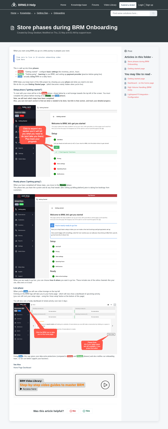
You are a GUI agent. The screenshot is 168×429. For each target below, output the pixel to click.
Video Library (110, 5)
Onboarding (59, 13)
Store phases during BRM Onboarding (138, 62)
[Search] (153, 13)
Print (130, 51)
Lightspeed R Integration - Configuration (138, 95)
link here (20, 59)
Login (141, 5)
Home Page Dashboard (22, 368)
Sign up (149, 5)
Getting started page (136, 68)
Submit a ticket (128, 5)
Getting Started (44, 13)
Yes (88, 411)
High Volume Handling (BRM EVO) (139, 88)
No (74, 411)
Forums (95, 5)
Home (63, 5)
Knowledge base (79, 5)
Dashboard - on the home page (141, 83)
